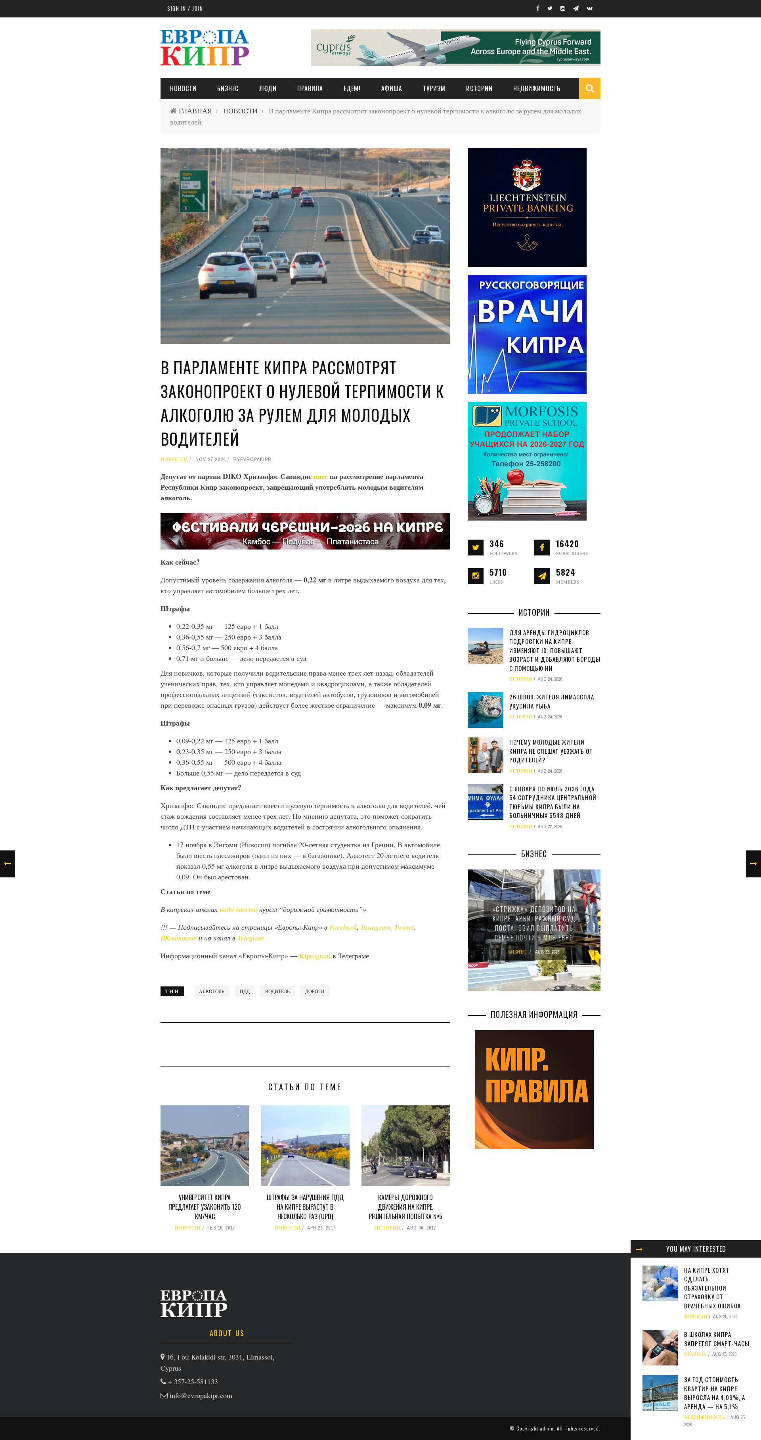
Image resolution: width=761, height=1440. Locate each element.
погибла (284, 844)
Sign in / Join (185, 8)
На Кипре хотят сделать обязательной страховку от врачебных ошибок (712, 1288)
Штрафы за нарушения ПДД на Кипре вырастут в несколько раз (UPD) (305, 1207)
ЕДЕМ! (352, 88)
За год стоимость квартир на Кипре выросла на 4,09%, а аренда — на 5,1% (714, 1393)
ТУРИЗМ (434, 88)
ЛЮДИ (268, 88)
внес (322, 476)
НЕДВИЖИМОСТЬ (536, 88)
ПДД (245, 991)
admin (547, 1428)
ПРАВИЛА (310, 88)
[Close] (639, 1249)
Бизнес (228, 88)
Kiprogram (315, 955)
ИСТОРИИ (479, 88)
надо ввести (238, 909)
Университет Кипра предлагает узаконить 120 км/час (204, 1207)
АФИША (391, 88)
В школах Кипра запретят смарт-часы (717, 1339)
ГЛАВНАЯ (195, 111)
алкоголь (211, 991)
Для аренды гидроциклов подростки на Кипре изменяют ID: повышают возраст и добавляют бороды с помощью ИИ (554, 650)
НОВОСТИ (183, 88)
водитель (277, 991)
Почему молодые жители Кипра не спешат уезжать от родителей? (551, 750)
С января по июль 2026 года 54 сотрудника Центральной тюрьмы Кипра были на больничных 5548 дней (553, 802)
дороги (315, 991)
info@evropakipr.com (201, 1395)
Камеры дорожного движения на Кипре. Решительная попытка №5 (405, 1207)
